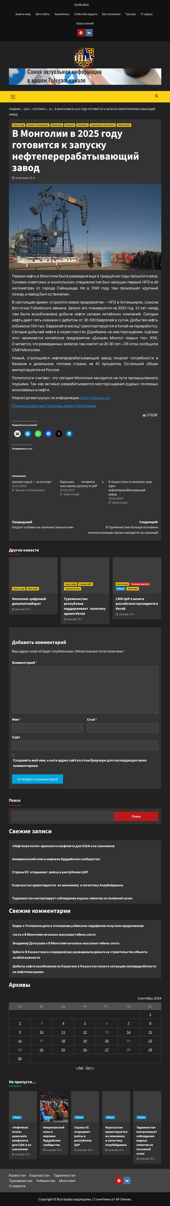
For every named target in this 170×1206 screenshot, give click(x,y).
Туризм (130, 14)
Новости (70, 125)
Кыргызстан (40, 1175)
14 (128, 1032)
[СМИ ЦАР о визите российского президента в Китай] (137, 575)
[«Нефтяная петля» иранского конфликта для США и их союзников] (23, 1106)
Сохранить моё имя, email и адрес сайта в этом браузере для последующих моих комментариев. (80, 763)
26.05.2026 (20, 609)
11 (63, 1032)
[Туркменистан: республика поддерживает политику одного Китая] (85, 575)
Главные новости (140, 584)
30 (20, 1058)
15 (150, 1032)
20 (107, 1041)
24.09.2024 (22, 178)
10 (41, 1032)
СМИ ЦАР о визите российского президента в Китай (137, 603)
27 (107, 1050)
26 (85, 1050)
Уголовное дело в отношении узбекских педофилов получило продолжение (84, 926)
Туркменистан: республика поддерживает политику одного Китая (85, 606)
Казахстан (17, 1175)
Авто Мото (42, 14)
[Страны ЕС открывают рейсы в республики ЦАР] (85, 1106)
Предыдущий (43, 525)
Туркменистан (72, 588)
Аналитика (62, 14)
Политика (82, 125)
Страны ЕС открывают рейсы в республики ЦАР (50, 872)
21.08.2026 (20, 1154)
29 (150, 1050)
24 (41, 1050)
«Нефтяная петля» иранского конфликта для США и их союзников (63, 846)
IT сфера (147, 14)
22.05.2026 (123, 614)
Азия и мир (23, 14)
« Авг (80, 1068)
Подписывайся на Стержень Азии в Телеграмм (54, 405)
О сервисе (17, 1186)
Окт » (90, 1068)
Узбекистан (45, 1181)
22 (150, 1041)
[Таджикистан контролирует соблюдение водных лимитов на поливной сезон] (147, 1106)
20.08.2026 (82, 1150)
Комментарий (24, 662)
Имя (16, 719)
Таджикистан (64, 1175)
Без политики (111, 14)
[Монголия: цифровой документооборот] (33, 575)
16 (20, 1041)
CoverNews (102, 1199)
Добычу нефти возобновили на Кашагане (45, 966)
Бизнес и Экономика (38, 125)
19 (85, 1041)
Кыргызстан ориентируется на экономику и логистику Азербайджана (67, 885)
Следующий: (123, 527)
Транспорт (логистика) (102, 125)
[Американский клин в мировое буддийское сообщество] (54, 1106)
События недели (85, 14)
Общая (120, 588)
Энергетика (124, 125)
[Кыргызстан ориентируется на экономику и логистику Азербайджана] (116, 1106)
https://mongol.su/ (95, 397)
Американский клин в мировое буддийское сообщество (56, 859)
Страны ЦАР (85, 584)
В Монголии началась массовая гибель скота (60, 934)
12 (85, 1032)
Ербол (17, 952)
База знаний (85, 23)
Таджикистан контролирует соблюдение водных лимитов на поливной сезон (72, 898)
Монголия (57, 125)
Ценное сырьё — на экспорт (31, 481)
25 (63, 1050)
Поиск (15, 800)
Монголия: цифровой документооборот (29, 601)
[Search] (156, 96)
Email (92, 719)
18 (63, 1041)
